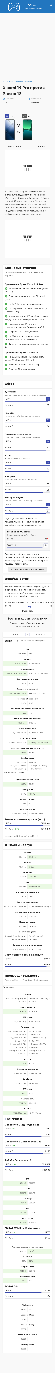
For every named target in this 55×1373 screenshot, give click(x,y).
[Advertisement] (27, 45)
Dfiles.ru (33, 5)
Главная (6, 81)
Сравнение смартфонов (21, 81)
